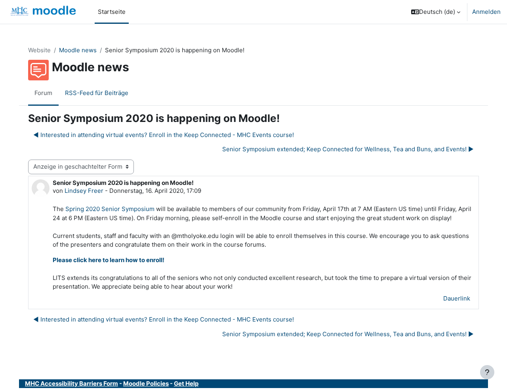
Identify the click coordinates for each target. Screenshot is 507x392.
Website (39, 50)
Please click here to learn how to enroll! (108, 260)
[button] (435, 12)
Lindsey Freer (84, 190)
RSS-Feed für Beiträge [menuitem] (96, 93)
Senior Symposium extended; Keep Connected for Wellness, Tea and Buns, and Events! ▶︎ (348, 149)
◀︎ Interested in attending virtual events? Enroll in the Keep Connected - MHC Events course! (163, 135)
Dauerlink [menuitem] (456, 298)
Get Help (186, 383)
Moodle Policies (146, 383)
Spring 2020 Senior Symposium (109, 209)
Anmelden (486, 11)
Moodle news (78, 50)
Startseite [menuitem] (112, 11)
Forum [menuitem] (43, 93)
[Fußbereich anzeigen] (487, 372)
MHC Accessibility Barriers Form (71, 383)
